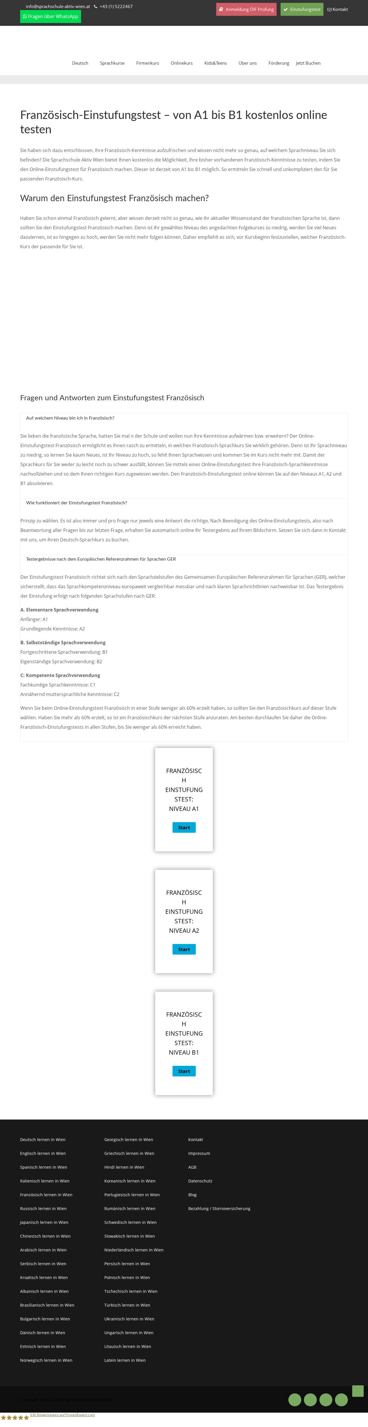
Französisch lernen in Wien (46, 1194)
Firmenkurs (147, 63)
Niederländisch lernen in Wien (134, 1250)
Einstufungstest (305, 9)
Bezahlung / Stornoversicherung (219, 1208)
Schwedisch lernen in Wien (130, 1222)
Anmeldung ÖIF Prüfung (249, 9)
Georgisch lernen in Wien (128, 1139)
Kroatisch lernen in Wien (44, 1277)
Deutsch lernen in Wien (43, 1139)
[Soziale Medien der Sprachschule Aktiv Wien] (294, 1400)
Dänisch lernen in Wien (42, 1332)
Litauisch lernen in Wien (127, 1346)
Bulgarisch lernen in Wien (45, 1319)
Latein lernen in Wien (125, 1360)
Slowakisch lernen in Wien (129, 1236)
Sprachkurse (112, 63)
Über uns (248, 63)
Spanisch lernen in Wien (43, 1167)
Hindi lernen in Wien (124, 1167)
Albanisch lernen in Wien (44, 1291)
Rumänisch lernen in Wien (130, 1208)
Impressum (199, 1153)
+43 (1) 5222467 (116, 6)
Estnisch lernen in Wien (43, 1346)
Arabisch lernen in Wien (43, 1250)
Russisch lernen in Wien (43, 1208)
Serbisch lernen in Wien (43, 1263)
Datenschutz (200, 1181)
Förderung (279, 63)
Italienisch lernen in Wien (45, 1181)
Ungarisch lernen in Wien (129, 1332)
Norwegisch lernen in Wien (46, 1360)
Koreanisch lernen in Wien (130, 1181)
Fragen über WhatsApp (52, 16)
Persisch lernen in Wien (127, 1263)
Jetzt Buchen (308, 63)
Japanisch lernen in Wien (44, 1222)
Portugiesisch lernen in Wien (132, 1194)
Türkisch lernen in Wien (127, 1305)
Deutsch (80, 63)
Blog (192, 1194)
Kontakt (340, 9)
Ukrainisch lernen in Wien (129, 1319)
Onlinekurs (182, 63)
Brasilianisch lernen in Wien (47, 1305)
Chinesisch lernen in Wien (45, 1236)
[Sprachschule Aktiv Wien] (358, 1391)
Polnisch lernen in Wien (127, 1277)
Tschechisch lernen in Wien (131, 1291)
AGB (192, 1167)
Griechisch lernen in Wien (129, 1153)
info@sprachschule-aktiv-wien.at (58, 6)
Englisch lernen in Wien (43, 1153)
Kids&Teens (215, 63)
